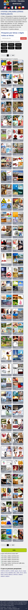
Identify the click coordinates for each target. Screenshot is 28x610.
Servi (25, 572)
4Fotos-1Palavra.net (13, 609)
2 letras (4, 44)
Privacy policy (3, 607)
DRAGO (15, 574)
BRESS (10, 574)
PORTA (3, 571)
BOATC (8, 571)
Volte (14, 550)
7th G (21, 572)
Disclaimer (9, 607)
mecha (6, 574)
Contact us (14, 607)
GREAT (20, 574)
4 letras (18, 44)
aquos (16, 571)
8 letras (4, 51)
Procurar (23, 38)
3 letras (11, 44)
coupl (24, 571)
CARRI (12, 571)
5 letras (4, 48)
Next (13, 55)
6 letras (11, 48)
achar (2, 572)
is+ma (6, 572)
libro (15, 572)
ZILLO (20, 571)
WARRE (10, 572)
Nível (2, 574)
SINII (18, 572)
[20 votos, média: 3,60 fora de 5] (10, 556)
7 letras (18, 48)
